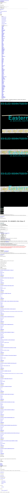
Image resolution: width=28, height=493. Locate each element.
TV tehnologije (3, 97)
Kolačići (2, 483)
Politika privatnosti (4, 482)
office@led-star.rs (2, 0)
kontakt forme (7, 241)
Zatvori (1, 466)
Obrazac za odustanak (5, 490)
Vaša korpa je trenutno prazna (3, 11)
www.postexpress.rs (6, 251)
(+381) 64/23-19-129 (6, 0)
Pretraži (1, 267)
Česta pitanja (3, 96)
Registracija (3, 216)
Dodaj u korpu (2, 232)
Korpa (1, 12)
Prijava (1, 216)
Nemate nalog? (2, 9)
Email (1, 6)
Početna (2, 16)
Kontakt (2, 98)
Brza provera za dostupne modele (4, 214)
